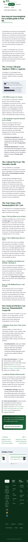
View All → (22, 504)
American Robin (22, 496)
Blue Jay (22, 500)
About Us (18, 4)
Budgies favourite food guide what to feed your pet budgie (7, 440)
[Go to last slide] (4, 458)
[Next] (24, 458)
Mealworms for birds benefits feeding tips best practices (21, 440)
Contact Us (7, 7)
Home (5, 4)
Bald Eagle (21, 491)
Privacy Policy (9, 527)
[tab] (11, 463)
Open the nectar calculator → (13, 426)
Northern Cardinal (22, 486)
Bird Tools (11, 4)
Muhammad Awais (16, 459)
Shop (12, 7)
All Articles (14, 494)
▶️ (7, 512)
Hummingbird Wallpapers (10, 10)
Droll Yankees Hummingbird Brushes (15, 368)
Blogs (20, 10)
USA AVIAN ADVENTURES (7, 22)
